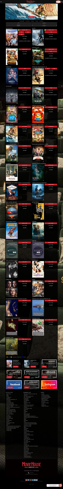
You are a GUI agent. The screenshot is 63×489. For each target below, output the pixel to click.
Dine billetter (41, 21)
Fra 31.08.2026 (24, 126)
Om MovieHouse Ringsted (45, 396)
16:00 (21, 32)
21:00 (51, 32)
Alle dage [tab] (44, 25)
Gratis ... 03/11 (51, 319)
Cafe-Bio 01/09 (24, 165)
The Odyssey (8, 400)
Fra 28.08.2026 (50, 126)
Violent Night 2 (26, 451)
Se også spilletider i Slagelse (24, 41)
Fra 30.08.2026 (50, 107)
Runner (25, 410)
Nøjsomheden (8, 393)
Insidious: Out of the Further (10, 409)
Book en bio (43, 401)
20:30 (54, 68)
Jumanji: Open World (27, 456)
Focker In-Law (26, 450)
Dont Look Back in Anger (10, 422)
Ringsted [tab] (18, 25)
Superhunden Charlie (9, 418)
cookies (37, 478)
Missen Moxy (26, 442)
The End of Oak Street (9, 402)
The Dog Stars (8, 401)
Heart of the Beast (27, 413)
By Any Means (8, 417)
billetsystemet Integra (34, 481)
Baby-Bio (7, 421)
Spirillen (7, 396)
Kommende (28, 21)
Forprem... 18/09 (24, 281)
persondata (34, 478)
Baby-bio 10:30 (24, 49)
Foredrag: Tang (8, 430)
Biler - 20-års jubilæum (9, 413)
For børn (42, 403)
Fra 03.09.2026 (50, 203)
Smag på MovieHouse (45, 400)
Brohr (25, 412)
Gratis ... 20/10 (24, 319)
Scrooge (25, 443)
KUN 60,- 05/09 (24, 223)
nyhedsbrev (26, 478)
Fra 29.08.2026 (24, 107)
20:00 (21, 34)
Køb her (44, 366)
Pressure (7, 419)
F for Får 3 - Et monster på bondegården (30, 423)
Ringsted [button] (31, 1)
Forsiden (42, 393)
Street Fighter (26, 428)
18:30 (28, 32)
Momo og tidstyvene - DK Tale (29, 439)
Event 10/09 (25, 261)
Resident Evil (26, 409)
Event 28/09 (25, 300)
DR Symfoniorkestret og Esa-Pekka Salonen (13, 426)
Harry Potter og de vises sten (11, 411)
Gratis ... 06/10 (51, 300)
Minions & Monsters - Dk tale (10, 410)
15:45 (25, 68)
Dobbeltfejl (8, 423)
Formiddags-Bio (9, 420)
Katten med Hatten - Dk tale (28, 452)
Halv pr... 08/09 (50, 223)
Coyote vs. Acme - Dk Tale (28, 406)
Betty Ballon (26, 420)
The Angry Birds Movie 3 (28, 457)
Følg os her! (10, 387)
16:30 (48, 68)
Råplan (25, 427)
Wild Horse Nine (26, 448)
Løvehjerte (25, 436)
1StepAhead (41, 481)
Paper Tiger (26, 447)
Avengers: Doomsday (27, 453)
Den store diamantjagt (27, 426)
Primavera (25, 407)
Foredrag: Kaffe (8, 429)
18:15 (51, 51)
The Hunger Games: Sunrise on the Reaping (31, 446)
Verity (25, 421)
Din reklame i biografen (45, 402)
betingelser (30, 478)
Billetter (16, 366)
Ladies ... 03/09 (50, 261)
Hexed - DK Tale (26, 449)
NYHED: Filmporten (44, 399)
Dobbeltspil (8, 398)
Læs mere (24, 38)
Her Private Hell (26, 430)
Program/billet (22, 21)
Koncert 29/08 (24, 184)
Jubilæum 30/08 (51, 184)
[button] (9, 18)
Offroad (25, 418)
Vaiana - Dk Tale (9, 412)
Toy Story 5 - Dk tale (9, 406)
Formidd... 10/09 (24, 242)
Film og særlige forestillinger (46, 397)
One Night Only (8, 397)
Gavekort (32, 21)
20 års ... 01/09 (24, 203)
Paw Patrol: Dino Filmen (10, 403)
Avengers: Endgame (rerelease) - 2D (30, 416)
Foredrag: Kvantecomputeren (11, 428)
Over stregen (26, 440)
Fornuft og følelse (27, 433)
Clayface (25, 432)
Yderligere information (45, 406)
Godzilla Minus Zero (27, 438)
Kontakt (36, 21)
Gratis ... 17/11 (24, 339)
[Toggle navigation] (62, 2)
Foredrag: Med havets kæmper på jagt (12, 427)
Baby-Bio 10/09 (50, 242)
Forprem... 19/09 (51, 281)
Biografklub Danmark (44, 398)
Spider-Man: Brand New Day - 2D (11, 399)
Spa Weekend (8, 416)
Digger (25, 419)
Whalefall (25, 429)
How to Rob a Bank (27, 441)
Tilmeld (26, 387)
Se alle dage (24, 36)
